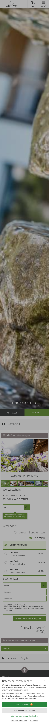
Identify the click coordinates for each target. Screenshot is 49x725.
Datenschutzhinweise (19, 721)
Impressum (34, 721)
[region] (24, 692)
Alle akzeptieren (23, 704)
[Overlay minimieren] (45, 680)
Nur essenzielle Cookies (24, 711)
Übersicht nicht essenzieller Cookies (24, 716)
